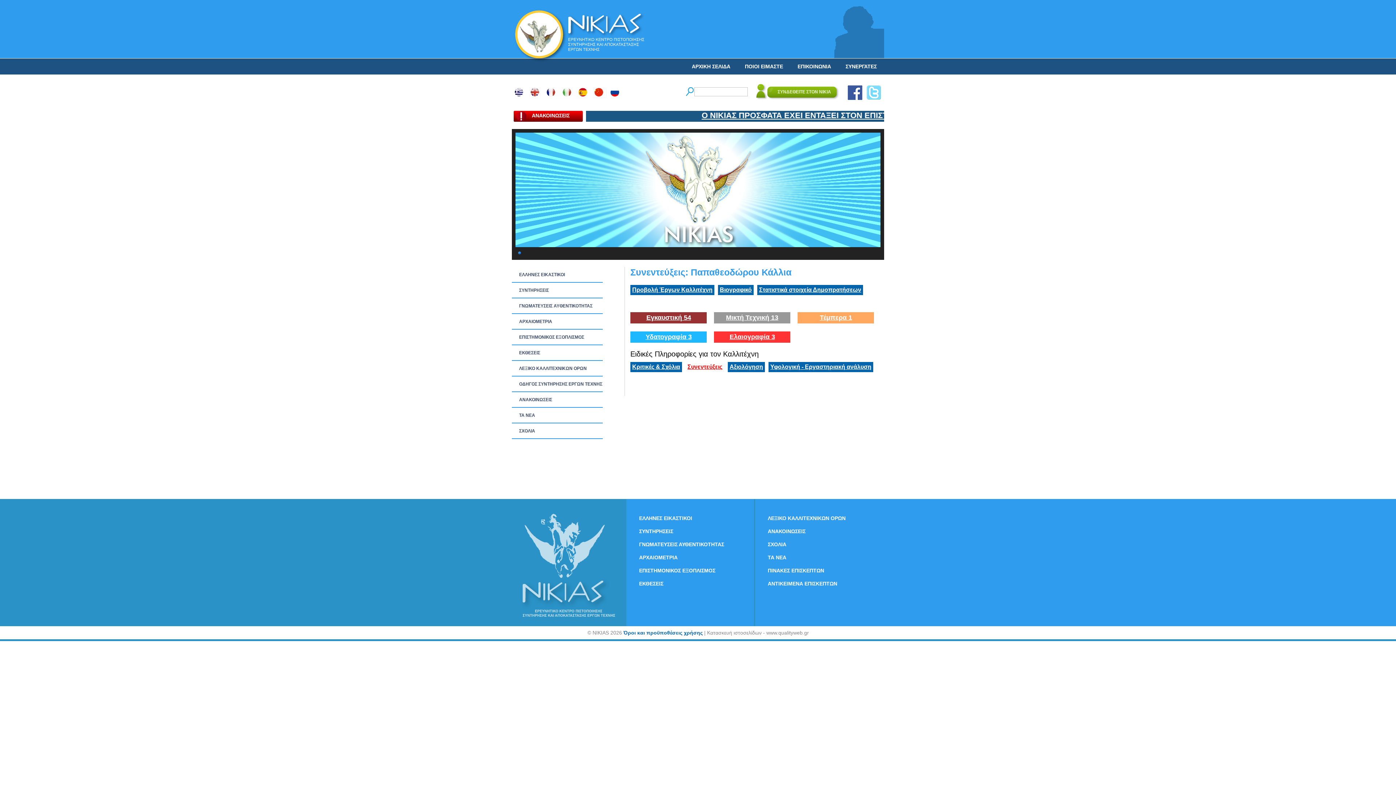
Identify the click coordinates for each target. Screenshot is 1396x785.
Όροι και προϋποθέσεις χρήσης (663, 633)
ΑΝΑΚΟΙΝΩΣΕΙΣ (535, 399)
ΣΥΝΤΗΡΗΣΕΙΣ (534, 290)
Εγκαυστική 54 (668, 317)
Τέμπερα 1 (836, 317)
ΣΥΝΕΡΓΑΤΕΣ (861, 66)
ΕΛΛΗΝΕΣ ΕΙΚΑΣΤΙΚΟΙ (542, 274)
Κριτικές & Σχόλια (656, 367)
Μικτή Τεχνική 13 (752, 317)
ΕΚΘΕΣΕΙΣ (529, 352)
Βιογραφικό (736, 290)
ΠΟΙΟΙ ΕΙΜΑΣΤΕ (764, 66)
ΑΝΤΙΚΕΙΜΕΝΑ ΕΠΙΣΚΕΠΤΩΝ (802, 584)
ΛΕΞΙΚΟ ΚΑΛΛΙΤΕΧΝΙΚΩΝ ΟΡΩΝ (553, 368)
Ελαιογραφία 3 (752, 337)
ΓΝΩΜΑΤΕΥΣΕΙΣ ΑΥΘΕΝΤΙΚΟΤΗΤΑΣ (556, 306)
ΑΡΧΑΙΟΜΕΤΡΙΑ (535, 321)
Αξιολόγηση (746, 367)
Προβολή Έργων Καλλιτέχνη (672, 290)
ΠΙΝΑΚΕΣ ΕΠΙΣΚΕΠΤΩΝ (796, 570)
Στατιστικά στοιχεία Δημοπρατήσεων (810, 290)
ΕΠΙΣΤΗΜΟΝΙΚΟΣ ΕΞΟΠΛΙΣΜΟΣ (551, 337)
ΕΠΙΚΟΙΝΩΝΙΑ (814, 66)
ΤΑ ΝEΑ (527, 415)
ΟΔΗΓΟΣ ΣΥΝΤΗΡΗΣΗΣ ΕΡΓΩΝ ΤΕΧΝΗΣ (560, 384)
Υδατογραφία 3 (669, 337)
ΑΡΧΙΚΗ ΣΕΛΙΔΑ (711, 66)
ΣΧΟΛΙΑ (527, 431)
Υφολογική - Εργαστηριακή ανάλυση (820, 367)
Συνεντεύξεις (704, 367)
